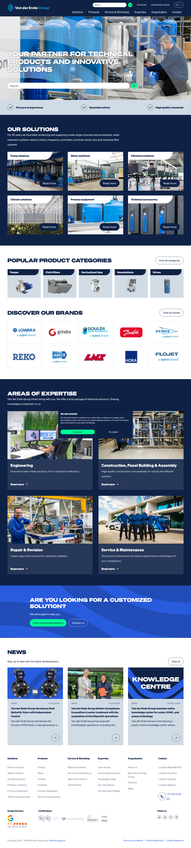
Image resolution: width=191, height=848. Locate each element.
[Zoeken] (130, 5)
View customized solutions (48, 622)
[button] (17, 822)
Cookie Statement (175, 840)
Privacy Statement (155, 840)
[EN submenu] (181, 5)
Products (93, 12)
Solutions (77, 12)
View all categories (169, 260)
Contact (176, 12)
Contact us (78, 622)
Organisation (159, 12)
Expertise (140, 12)
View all (175, 661)
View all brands (171, 312)
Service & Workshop (117, 12)
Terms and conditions (133, 840)
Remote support (57, 840)
